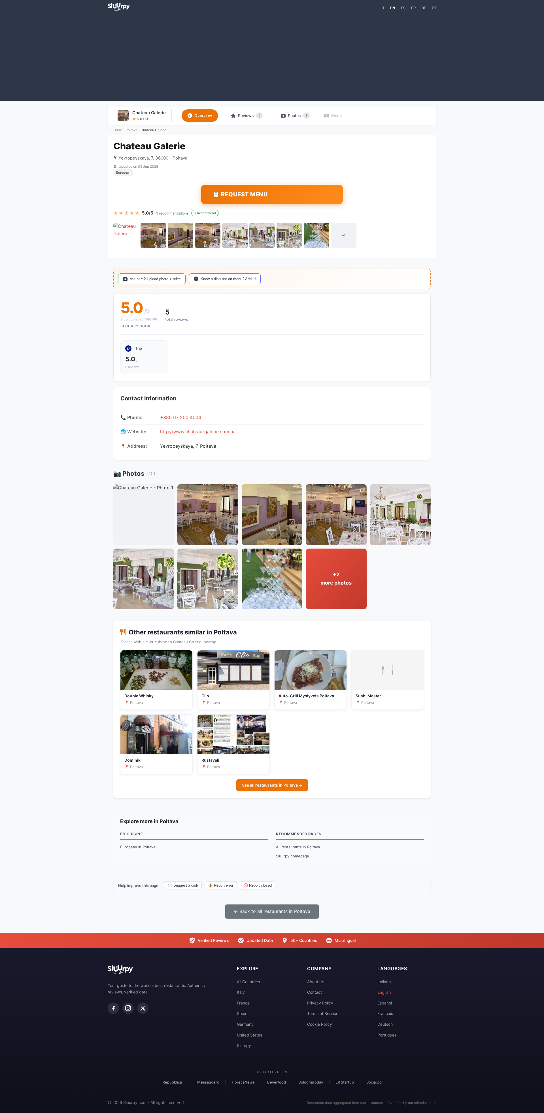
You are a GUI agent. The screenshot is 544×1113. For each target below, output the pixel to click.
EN (392, 8)
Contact (314, 992)
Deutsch (385, 1024)
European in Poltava (137, 847)
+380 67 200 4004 (180, 417)
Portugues (386, 1035)
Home (118, 130)
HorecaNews (243, 1082)
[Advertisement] (272, 55)
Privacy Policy (320, 1003)
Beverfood (276, 1082)
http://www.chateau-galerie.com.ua (197, 431)
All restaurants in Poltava (298, 847)
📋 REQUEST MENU (240, 194)
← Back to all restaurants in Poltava (272, 911)
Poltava (132, 130)
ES (403, 8)
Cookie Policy (319, 1024)
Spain (242, 1013)
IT (382, 8)
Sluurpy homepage (292, 856)
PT (434, 8)
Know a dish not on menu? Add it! (228, 279)
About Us (315, 981)
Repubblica (172, 1082)
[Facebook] (113, 1008)
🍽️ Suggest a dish (183, 885)
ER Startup (344, 1082)
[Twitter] (142, 1008)
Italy (241, 992)
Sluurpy (244, 1045)
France (243, 1003)
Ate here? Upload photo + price (155, 279)
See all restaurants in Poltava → (272, 785)
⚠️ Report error (220, 885)
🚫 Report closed (257, 885)
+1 (343, 235)
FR (413, 8)
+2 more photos (336, 579)
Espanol (384, 1003)
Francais (385, 1013)
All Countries (248, 981)
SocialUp (374, 1082)
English (384, 992)
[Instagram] (128, 1008)
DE (423, 8)
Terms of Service (322, 1013)
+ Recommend (205, 213)
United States (249, 1035)
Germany (245, 1024)
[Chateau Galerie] (126, 235)
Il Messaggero (206, 1082)
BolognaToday (310, 1082)
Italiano (384, 981)
